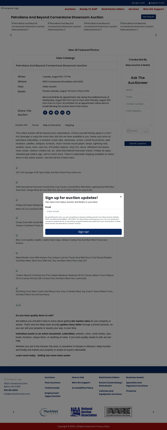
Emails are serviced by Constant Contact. (65, 223)
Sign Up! (83, 232)
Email (48, 207)
